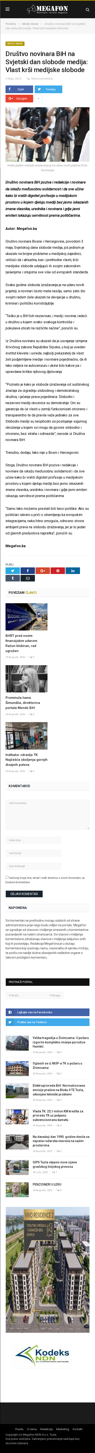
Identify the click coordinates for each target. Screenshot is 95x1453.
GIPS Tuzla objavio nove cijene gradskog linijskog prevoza (55, 1164)
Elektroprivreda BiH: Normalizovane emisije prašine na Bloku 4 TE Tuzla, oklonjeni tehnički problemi (59, 1090)
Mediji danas (15, 43)
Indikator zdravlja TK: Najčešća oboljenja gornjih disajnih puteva (27, 760)
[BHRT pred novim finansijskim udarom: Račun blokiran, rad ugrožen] (27, 616)
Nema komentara (42, 78)
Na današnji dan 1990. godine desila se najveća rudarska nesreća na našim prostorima (61, 1141)
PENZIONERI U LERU (47, 1184)
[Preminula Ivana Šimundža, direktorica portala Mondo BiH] (27, 678)
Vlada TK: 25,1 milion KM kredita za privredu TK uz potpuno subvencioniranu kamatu (58, 1116)
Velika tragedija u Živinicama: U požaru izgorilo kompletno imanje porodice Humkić (61, 1042)
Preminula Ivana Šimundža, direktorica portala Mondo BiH (23, 703)
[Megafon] (47, 9)
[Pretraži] (87, 9)
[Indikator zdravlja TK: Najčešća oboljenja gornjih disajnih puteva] (27, 735)
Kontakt (78, 1429)
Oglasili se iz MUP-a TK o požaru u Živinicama (57, 1066)
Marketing (62, 1429)
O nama (32, 1429)
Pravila (19, 1429)
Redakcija (46, 1429)
